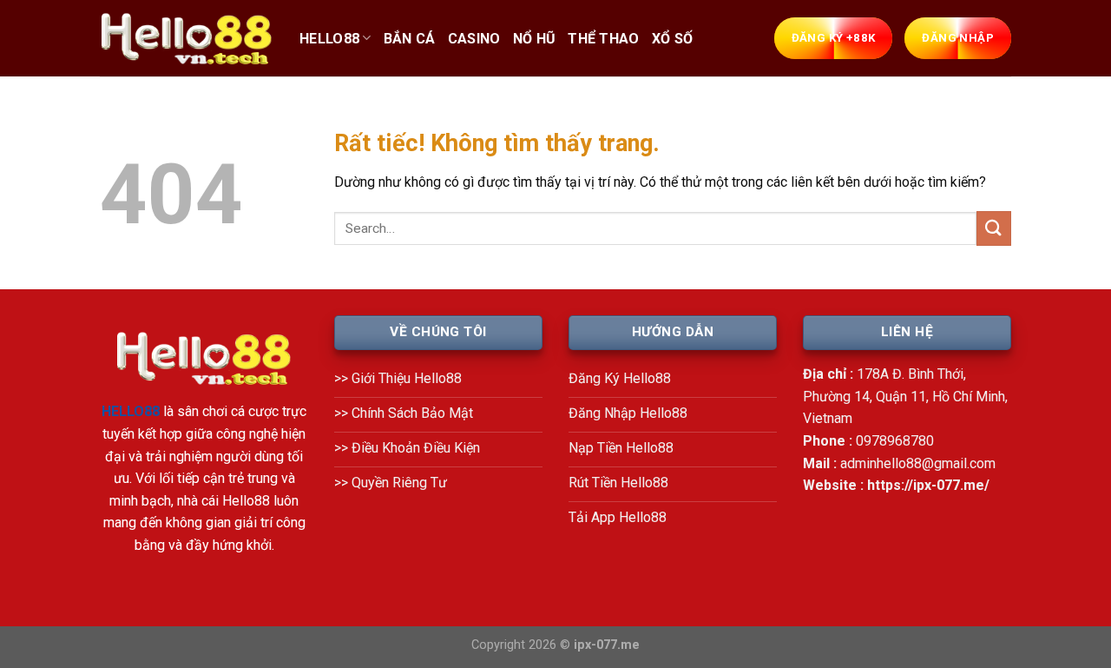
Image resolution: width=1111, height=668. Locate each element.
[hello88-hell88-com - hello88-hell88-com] (186, 39)
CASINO (474, 38)
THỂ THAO (604, 38)
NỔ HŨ (534, 38)
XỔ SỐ (673, 38)
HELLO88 (329, 38)
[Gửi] (993, 228)
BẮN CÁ (410, 38)
